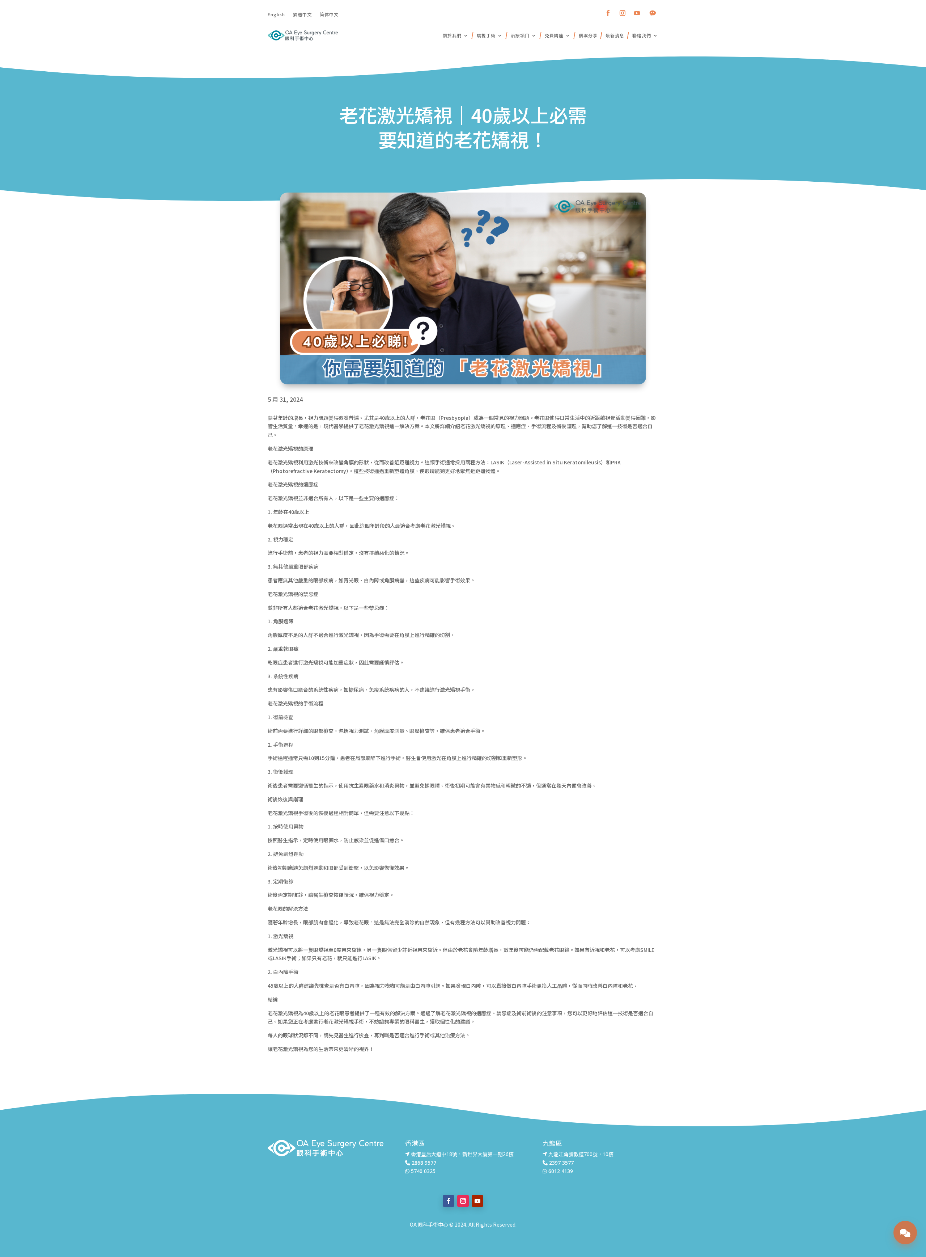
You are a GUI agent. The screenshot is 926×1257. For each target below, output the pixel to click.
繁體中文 (302, 14)
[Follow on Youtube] (637, 13)
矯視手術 (486, 35)
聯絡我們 (641, 35)
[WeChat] (885, 1219)
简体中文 (329, 14)
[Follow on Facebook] (608, 13)
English (276, 14)
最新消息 (615, 35)
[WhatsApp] (885, 1237)
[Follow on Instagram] (622, 13)
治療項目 (520, 35)
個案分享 (588, 35)
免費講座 (554, 35)
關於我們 (452, 35)
